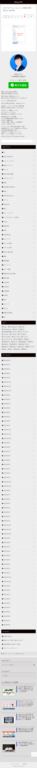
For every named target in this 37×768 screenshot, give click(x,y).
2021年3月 (19, 607)
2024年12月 (19, 429)
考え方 (21, 346)
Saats (16, 329)
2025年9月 (19, 395)
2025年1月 (19, 425)
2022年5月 (19, 555)
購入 (19, 208)
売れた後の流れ (19, 252)
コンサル (13, 334)
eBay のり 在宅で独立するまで (13, 640)
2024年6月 (19, 455)
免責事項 (25, 763)
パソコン (25, 336)
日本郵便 (19, 291)
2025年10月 (19, 390)
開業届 (25, 349)
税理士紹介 (13, 346)
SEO (22, 329)
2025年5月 (19, 412)
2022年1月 (19, 573)
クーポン (5, 334)
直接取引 (5, 346)
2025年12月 (19, 382)
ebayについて (19, 165)
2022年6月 (19, 551)
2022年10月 (19, 534)
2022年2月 (19, 568)
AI (19, 152)
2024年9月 (19, 442)
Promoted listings (7, 329)
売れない (15, 341)
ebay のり (18, 2)
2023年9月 (19, 490)
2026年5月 (19, 369)
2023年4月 (19, 507)
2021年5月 (19, 603)
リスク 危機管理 (19, 339)
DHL (19, 299)
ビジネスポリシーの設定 (19, 217)
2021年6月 (19, 599)
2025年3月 (19, 421)
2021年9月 (19, 586)
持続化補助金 (23, 341)
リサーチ (19, 304)
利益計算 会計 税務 (19, 273)
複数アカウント (30, 346)
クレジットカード (19, 161)
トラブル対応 (19, 247)
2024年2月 (19, 473)
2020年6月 (19, 625)
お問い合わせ (8, 636)
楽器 (19, 182)
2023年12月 (19, 482)
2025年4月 (19, 416)
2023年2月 (19, 516)
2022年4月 (19, 560)
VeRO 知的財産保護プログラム (9, 331)
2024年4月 (19, 464)
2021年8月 (19, 590)
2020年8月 (19, 616)
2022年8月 (19, 542)
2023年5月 (19, 503)
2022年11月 (19, 529)
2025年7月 (19, 403)
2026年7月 (19, 364)
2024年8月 (19, 447)
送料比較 (17, 349)
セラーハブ (19, 265)
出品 (19, 230)
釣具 (19, 191)
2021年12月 (19, 577)
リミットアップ (19, 213)
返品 (10, 349)
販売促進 (19, 278)
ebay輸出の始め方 (19, 187)
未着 (31, 341)
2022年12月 (19, 525)
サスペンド (19, 239)
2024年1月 (19, 477)
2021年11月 (19, 581)
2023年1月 (19, 521)
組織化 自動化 (19, 312)
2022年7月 (19, 546)
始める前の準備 (19, 174)
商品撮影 (19, 260)
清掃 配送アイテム (24, 344)
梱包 (19, 256)
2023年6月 (19, 499)
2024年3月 (19, 468)
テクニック (16, 336)
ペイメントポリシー (7, 339)
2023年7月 (19, 494)
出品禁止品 (19, 234)
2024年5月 (19, 460)
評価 (4, 349)
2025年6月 (19, 408)
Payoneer (19, 204)
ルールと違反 (19, 243)
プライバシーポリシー (10, 648)
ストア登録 (19, 269)
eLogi (19, 221)
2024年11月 (19, 434)
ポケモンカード (19, 178)
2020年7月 (19, 620)
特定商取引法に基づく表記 (12, 644)
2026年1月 (19, 377)
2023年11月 (19, 486)
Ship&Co (19, 286)
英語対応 (19, 226)
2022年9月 (19, 538)
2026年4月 (19, 373)
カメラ (19, 169)
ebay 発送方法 (19, 156)
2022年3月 (19, 564)
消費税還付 (14, 344)
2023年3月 (19, 512)
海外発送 (5, 344)
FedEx (19, 295)
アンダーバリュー (23, 331)
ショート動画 (22, 334)
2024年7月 (19, 451)
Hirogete (19, 282)
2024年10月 (19, 438)
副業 (27, 339)
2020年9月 (19, 612)
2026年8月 (19, 360)
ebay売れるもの (19, 195)
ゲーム (19, 200)
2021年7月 (19, 594)
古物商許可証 (6, 341)
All (19, 317)
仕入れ (19, 308)
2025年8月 (19, 399)
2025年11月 (19, 386)
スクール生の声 (6, 336)
